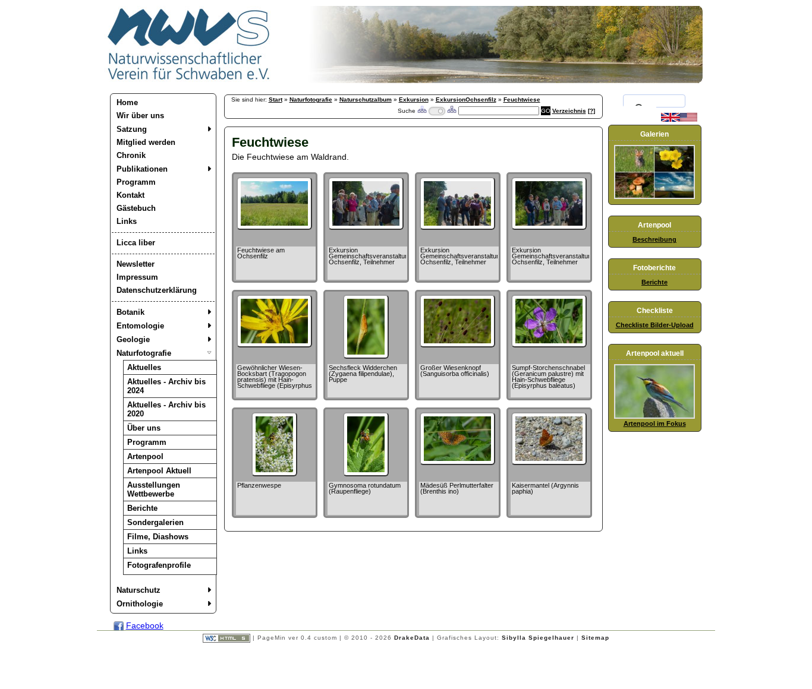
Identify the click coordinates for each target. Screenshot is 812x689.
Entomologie (140, 325)
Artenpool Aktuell (159, 470)
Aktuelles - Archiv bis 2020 (166, 409)
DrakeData (412, 637)
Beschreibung (654, 239)
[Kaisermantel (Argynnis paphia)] (549, 462)
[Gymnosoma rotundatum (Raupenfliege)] (365, 473)
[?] (591, 111)
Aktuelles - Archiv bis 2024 (166, 386)
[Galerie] (654, 196)
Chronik (131, 155)
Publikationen (142, 169)
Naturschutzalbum (365, 99)
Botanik (130, 312)
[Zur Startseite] (189, 80)
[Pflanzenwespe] (274, 473)
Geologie (133, 339)
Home (127, 102)
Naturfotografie (144, 353)
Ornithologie (140, 603)
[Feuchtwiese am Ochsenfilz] (274, 227)
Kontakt (130, 195)
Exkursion (414, 99)
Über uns (143, 427)
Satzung (132, 129)
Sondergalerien (155, 522)
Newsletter (136, 264)
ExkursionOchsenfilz (466, 99)
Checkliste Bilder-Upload (655, 324)
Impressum (137, 277)
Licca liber (136, 242)
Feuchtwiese (521, 99)
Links (127, 221)
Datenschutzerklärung (157, 290)
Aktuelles (144, 367)
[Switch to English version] (679, 119)
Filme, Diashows (157, 536)
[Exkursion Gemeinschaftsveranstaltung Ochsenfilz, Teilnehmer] (366, 227)
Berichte (142, 508)
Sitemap (595, 637)
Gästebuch (136, 208)
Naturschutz (138, 590)
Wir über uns (140, 115)
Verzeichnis (569, 111)
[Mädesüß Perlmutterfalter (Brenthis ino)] (457, 462)
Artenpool (145, 456)
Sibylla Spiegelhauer (538, 637)
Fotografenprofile (159, 565)
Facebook (144, 625)
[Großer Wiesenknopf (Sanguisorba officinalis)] (457, 344)
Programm (136, 182)
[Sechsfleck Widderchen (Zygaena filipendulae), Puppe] (365, 356)
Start (275, 99)
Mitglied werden (146, 142)
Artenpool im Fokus (655, 423)
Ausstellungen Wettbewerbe (153, 489)
